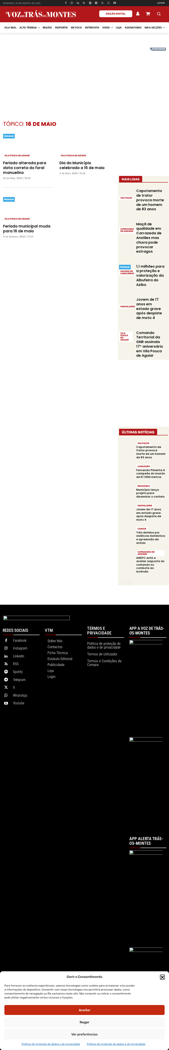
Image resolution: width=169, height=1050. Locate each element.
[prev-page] (122, 582)
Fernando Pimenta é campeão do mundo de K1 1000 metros (150, 473)
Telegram (19, 680)
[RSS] (84, 3)
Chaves (142, 529)
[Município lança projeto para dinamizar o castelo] (126, 491)
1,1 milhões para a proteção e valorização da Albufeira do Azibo (150, 275)
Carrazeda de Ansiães (127, 230)
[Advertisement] (84, 78)
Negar (84, 1022)
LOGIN (161, 3)
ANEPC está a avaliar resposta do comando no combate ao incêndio (150, 564)
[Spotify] (90, 3)
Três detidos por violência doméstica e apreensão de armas (150, 538)
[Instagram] (71, 3)
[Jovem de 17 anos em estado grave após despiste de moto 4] (126, 303)
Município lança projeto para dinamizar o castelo (150, 493)
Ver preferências (84, 1034)
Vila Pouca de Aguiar (17, 155)
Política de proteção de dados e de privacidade (51, 1044)
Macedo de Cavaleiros (127, 272)
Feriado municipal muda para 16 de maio (26, 229)
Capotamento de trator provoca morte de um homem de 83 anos (150, 200)
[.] (138, 13)
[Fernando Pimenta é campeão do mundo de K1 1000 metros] (126, 471)
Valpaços (126, 198)
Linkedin (18, 656)
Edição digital (116, 13)
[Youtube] (114, 3)
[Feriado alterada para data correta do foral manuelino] (28, 145)
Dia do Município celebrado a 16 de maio (82, 165)
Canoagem (144, 466)
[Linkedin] (78, 3)
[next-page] (129, 582)
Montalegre (127, 306)
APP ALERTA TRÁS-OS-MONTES (146, 841)
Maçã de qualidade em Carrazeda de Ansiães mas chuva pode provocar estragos (149, 238)
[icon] (147, 14)
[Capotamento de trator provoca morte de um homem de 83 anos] (126, 194)
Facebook (19, 640)
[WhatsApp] (108, 3)
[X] (102, 3)
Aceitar (84, 1010)
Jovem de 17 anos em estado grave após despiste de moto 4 (149, 308)
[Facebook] (65, 3)
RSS (15, 664)
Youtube (18, 703)
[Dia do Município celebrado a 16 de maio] (84, 145)
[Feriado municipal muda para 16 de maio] (28, 208)
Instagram (20, 648)
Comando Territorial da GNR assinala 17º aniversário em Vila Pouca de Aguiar (149, 344)
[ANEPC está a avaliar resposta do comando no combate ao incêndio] (126, 557)
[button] (162, 977)
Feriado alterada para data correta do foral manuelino (24, 167)
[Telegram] (96, 3)
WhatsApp (20, 695)
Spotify (18, 672)
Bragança (144, 486)
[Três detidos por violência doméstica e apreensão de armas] (126, 534)
